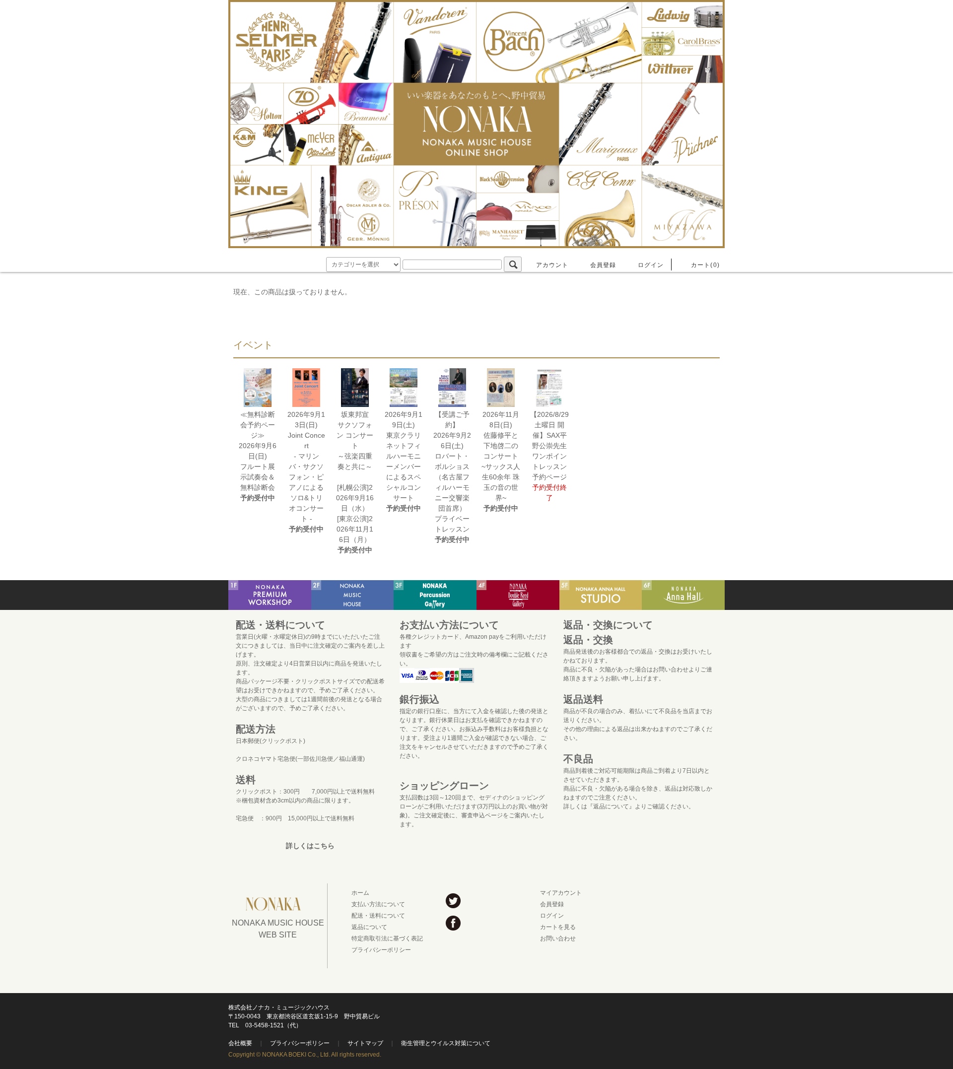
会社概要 (240, 1043)
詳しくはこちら (310, 846)
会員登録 (603, 265)
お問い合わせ (558, 938)
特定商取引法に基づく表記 (387, 938)
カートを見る (558, 927)
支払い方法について (378, 904)
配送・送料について (378, 915)
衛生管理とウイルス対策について (445, 1043)
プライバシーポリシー (381, 949)
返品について (369, 927)
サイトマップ (365, 1043)
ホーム (360, 892)
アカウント (552, 265)
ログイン (651, 265)
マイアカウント (561, 892)
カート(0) (705, 265)
